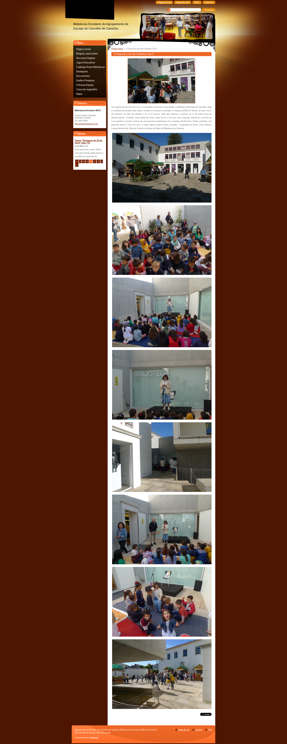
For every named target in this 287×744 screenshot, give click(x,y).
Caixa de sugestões (86, 89)
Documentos (83, 76)
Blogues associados (87, 53)
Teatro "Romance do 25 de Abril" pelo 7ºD (88, 141)
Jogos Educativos (85, 62)
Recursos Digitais (85, 58)
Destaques (82, 71)
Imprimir (198, 730)
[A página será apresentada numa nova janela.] (161, 103)
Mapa (79, 94)
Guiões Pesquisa (85, 80)
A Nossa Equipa (84, 85)
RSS (210, 730)
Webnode (94, 738)
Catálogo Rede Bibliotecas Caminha (90, 67)
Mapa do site (184, 730)
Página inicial (83, 49)
